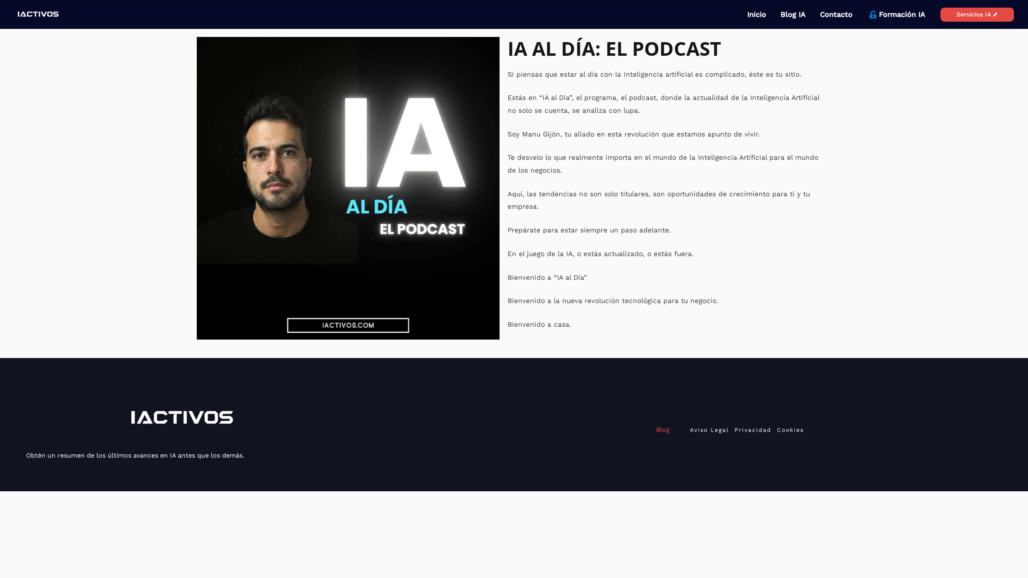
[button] (977, 15)
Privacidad (752, 430)
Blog (663, 430)
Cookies (790, 430)
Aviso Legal (709, 430)
